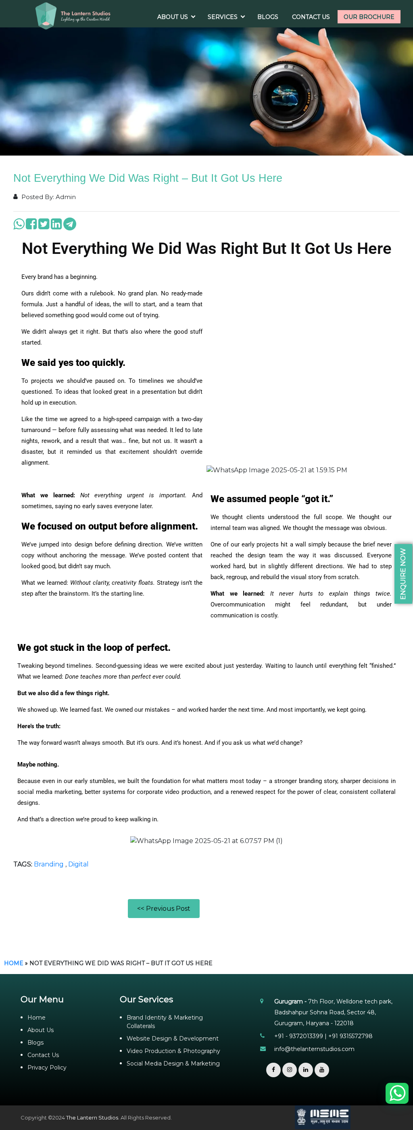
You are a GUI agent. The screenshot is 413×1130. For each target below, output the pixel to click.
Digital (78, 864)
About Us (40, 1030)
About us (172, 17)
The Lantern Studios (92, 1117)
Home (13, 963)
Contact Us (43, 1055)
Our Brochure (369, 17)
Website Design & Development (173, 1038)
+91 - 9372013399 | (301, 1036)
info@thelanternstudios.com (314, 1049)
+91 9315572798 (350, 1036)
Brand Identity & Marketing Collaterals (165, 1022)
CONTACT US (311, 17)
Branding (49, 864)
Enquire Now (403, 574)
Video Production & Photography (173, 1051)
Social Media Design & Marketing (173, 1063)
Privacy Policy (47, 1067)
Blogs (267, 17)
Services (223, 17)
